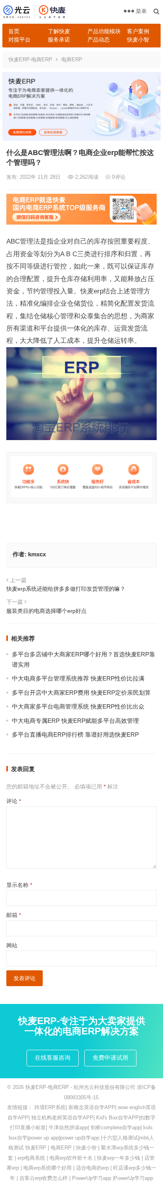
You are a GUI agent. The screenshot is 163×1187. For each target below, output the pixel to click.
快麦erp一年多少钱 (118, 1158)
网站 (11, 945)
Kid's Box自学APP (117, 1118)
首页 (13, 31)
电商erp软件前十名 (71, 1158)
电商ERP (71, 59)
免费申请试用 (110, 1057)
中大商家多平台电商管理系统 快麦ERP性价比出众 (78, 706)
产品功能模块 (104, 31)
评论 (13, 801)
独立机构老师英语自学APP (62, 1118)
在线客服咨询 (52, 1057)
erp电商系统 (31, 1158)
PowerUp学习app (91, 1178)
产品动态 (98, 39)
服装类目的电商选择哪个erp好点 (46, 611)
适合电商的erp (92, 1168)
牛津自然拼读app (68, 1127)
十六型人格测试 (120, 1138)
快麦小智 (138, 39)
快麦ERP (35, 1148)
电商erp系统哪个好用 (47, 1168)
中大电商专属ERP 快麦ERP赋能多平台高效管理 (75, 720)
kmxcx (37, 554)
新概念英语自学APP (91, 1107)
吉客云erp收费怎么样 (43, 1178)
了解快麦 (59, 31)
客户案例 (138, 31)
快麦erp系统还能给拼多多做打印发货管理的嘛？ (65, 589)
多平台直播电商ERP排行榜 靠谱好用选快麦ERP (75, 734)
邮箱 (13, 915)
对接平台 (19, 39)
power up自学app (79, 1138)
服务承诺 (59, 39)
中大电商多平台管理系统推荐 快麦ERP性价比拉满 (78, 678)
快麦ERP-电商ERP (30, 59)
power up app (43, 1138)
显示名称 (19, 885)
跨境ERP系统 (50, 1107)
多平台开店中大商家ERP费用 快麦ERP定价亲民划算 (81, 692)
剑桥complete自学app (115, 1127)
